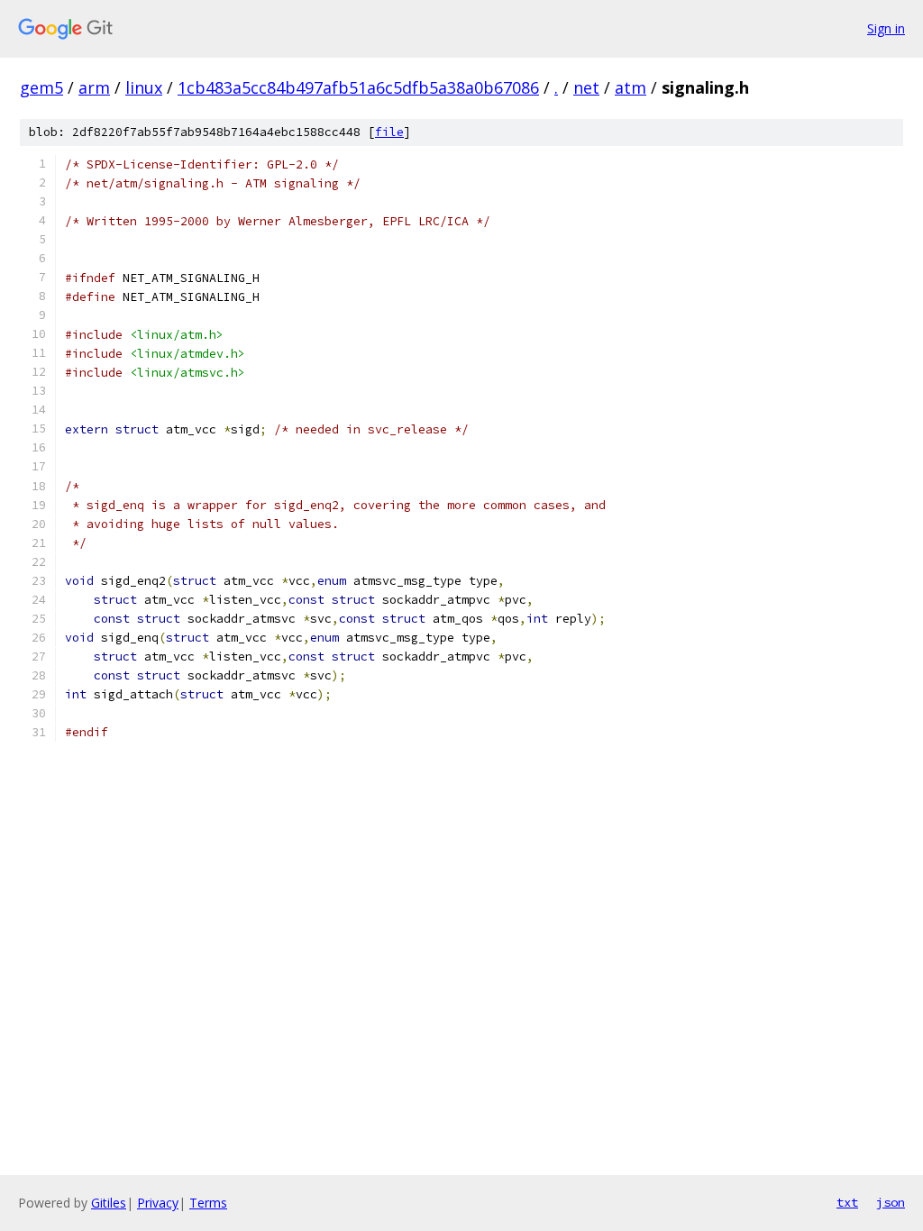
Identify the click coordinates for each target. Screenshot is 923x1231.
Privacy (157, 1202)
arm (94, 87)
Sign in (886, 28)
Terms (208, 1202)
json (890, 1202)
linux (143, 87)
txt (847, 1202)
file (389, 132)
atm (630, 87)
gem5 (41, 87)
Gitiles (108, 1202)
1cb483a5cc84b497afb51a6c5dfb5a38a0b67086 (358, 87)
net (586, 87)
